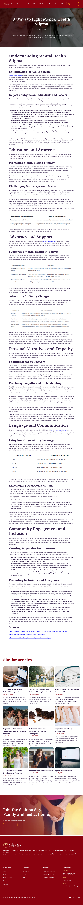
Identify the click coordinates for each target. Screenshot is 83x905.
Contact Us (26, 871)
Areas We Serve (7, 877)
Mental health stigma (15, 75)
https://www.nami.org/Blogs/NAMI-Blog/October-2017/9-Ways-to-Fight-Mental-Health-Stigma (38, 631)
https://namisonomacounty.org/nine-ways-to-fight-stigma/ (27, 634)
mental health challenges (59, 430)
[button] (21, 4)
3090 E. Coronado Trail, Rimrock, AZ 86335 (69, 874)
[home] (6, 4)
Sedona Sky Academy (10, 850)
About (29, 4)
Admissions (50, 4)
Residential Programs (48, 874)
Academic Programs (48, 877)
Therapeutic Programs (49, 871)
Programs (5, 880)
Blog (62, 4)
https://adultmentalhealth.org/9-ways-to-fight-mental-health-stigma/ (30, 638)
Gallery (35, 4)
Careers (57, 4)
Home (13, 4)
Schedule (42, 4)
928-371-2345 (67, 880)
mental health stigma (49, 241)
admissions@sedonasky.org (70, 886)
